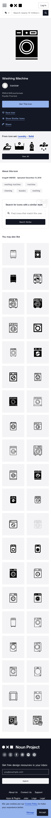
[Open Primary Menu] (5, 6)
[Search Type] (7, 13)
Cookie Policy (31, 804)
